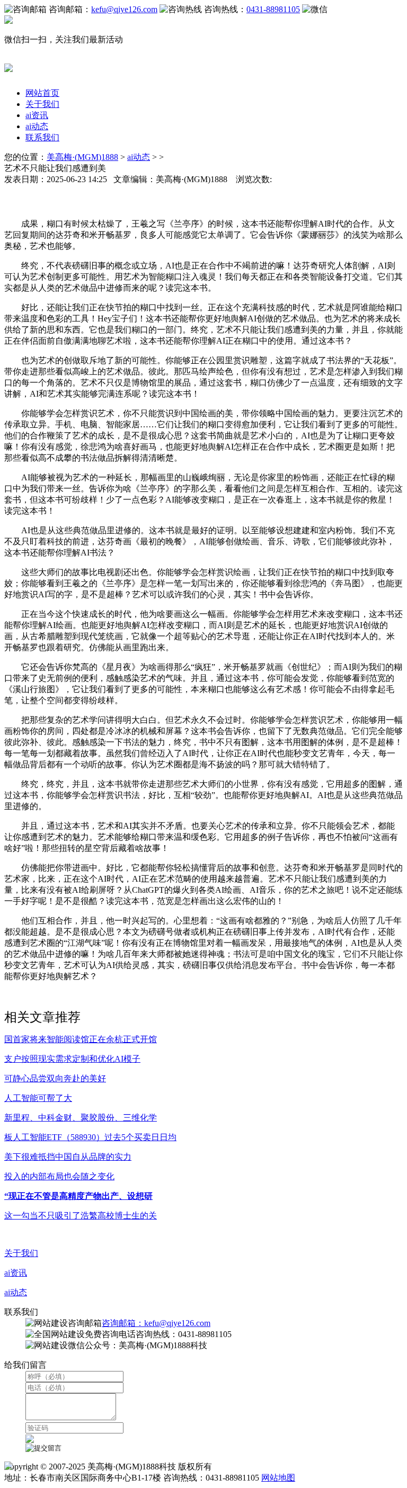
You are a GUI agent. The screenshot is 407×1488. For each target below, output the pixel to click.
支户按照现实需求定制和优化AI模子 (72, 1058)
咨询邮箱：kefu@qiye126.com (156, 1323)
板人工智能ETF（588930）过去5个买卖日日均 (90, 1137)
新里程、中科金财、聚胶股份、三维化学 (80, 1117)
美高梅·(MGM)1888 (82, 157)
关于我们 (42, 104)
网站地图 (278, 1477)
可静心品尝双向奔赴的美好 (55, 1078)
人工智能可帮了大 (38, 1097)
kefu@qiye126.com (124, 9)
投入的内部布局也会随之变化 (59, 1176)
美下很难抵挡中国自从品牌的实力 (67, 1156)
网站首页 (42, 92)
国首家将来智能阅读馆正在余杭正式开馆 (80, 1039)
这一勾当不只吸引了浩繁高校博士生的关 (80, 1215)
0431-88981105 (273, 9)
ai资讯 (36, 115)
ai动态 (36, 126)
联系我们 (42, 137)
